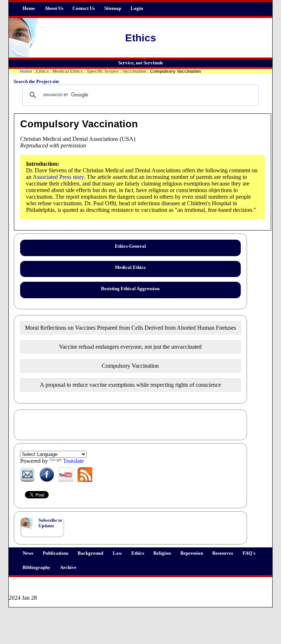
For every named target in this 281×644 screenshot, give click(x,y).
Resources (222, 553)
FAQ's (249, 553)
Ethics (137, 553)
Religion (162, 553)
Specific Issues (103, 71)
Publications (55, 553)
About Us (54, 8)
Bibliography (36, 567)
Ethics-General (130, 246)
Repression (191, 553)
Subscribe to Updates (50, 523)
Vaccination (134, 71)
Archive (68, 567)
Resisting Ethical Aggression (130, 288)
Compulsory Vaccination (130, 366)
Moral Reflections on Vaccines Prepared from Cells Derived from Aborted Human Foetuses (130, 328)
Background (90, 553)
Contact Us (83, 8)
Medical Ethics (68, 71)
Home (29, 8)
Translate (73, 461)
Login (137, 8)
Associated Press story (58, 177)
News (28, 553)
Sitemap (112, 8)
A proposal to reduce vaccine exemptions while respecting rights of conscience (130, 385)
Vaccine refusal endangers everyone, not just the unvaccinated (130, 347)
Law (117, 553)
